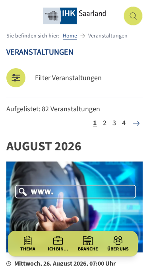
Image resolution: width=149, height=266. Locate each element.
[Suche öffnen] (133, 16)
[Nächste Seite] (136, 123)
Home (70, 36)
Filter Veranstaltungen (68, 78)
